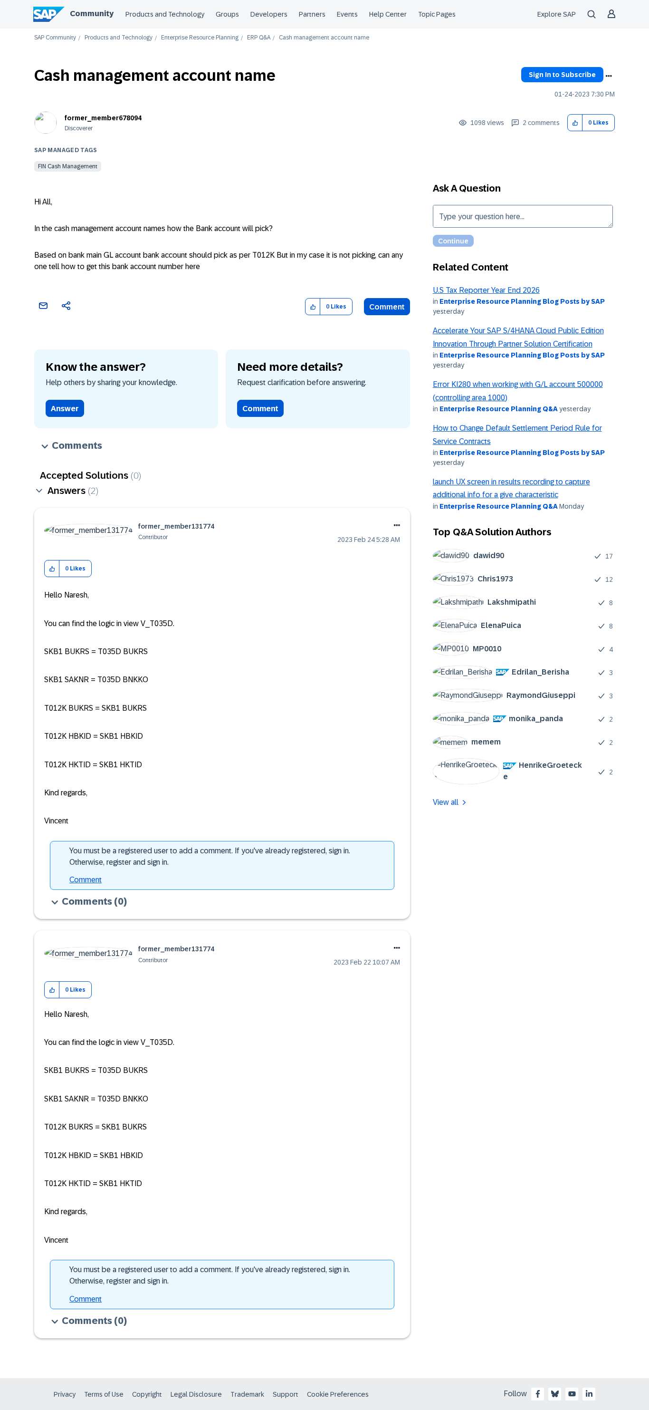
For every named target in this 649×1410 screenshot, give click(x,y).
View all (445, 802)
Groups (227, 14)
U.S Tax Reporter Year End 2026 (486, 290)
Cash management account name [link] (324, 38)
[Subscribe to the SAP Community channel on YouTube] (572, 1394)
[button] (575, 123)
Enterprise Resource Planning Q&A (498, 409)
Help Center (388, 14)
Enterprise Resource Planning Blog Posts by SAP (522, 301)
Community (92, 14)
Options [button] (608, 76)
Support (285, 1394)
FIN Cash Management (67, 166)
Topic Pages (437, 14)
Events (347, 14)
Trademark (247, 1394)
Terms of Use (104, 1394)
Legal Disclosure (196, 1394)
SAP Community (55, 38)
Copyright (147, 1394)
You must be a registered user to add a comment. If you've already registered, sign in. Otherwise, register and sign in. (209, 856)
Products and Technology (164, 14)
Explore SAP (556, 14)
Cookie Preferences (338, 1394)
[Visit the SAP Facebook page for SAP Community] (538, 1394)
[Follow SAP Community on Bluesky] (555, 1394)
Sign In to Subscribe (562, 74)
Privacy (65, 1394)
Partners (312, 14)
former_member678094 (103, 118)
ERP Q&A (258, 38)
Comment (387, 307)
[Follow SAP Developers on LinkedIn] (589, 1394)
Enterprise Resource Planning (200, 38)
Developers (268, 14)
